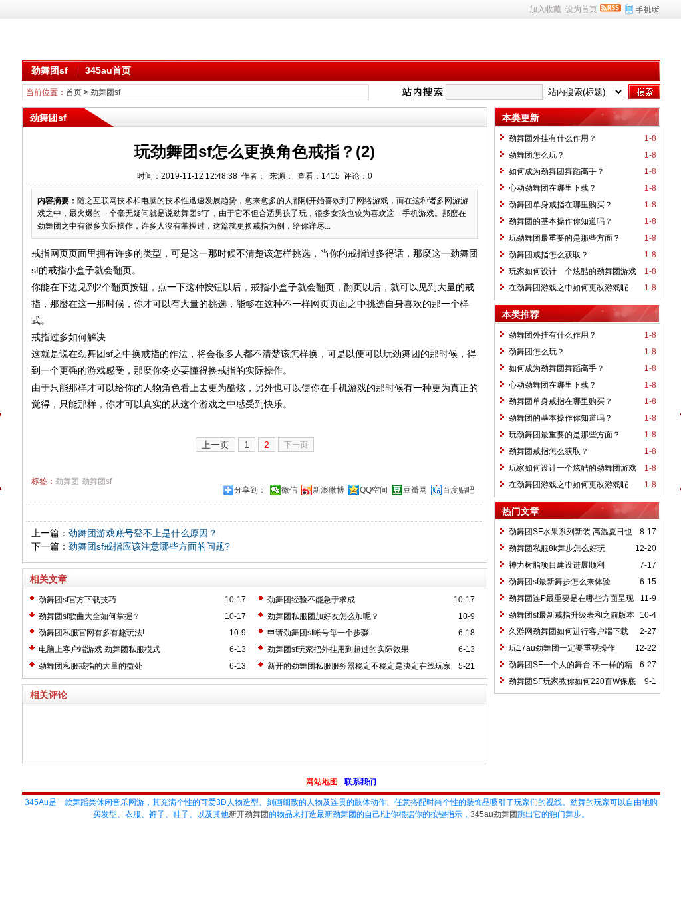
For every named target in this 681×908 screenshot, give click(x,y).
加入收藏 (545, 9)
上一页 (215, 444)
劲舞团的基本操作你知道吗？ (561, 221)
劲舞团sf (49, 70)
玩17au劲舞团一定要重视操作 (562, 648)
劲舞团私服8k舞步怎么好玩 (557, 548)
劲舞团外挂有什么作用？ (553, 138)
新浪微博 (328, 490)
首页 (74, 92)
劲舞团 (67, 481)
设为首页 (581, 9)
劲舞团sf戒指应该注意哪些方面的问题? (149, 546)
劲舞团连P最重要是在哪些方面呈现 (571, 598)
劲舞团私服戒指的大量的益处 (90, 666)
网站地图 (322, 781)
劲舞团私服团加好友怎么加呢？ (323, 616)
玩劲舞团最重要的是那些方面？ (564, 238)
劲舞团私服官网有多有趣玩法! (91, 632)
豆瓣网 (415, 490)
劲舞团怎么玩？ (537, 155)
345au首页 (108, 70)
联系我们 (360, 781)
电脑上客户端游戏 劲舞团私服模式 (99, 649)
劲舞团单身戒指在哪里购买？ (561, 204)
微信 (289, 490)
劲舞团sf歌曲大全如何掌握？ (89, 616)
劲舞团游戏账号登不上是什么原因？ (142, 533)
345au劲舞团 (493, 814)
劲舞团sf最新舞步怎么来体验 (560, 581)
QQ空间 (374, 490)
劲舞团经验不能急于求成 (311, 599)
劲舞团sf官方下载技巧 (77, 599)
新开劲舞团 (249, 814)
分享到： (250, 490)
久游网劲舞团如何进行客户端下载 (568, 631)
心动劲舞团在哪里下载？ (553, 188)
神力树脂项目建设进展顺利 (557, 565)
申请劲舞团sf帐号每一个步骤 (318, 632)
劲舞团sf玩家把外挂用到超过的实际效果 (338, 649)
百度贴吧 (458, 490)
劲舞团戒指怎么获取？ (549, 254)
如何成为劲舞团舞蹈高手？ (557, 171)
